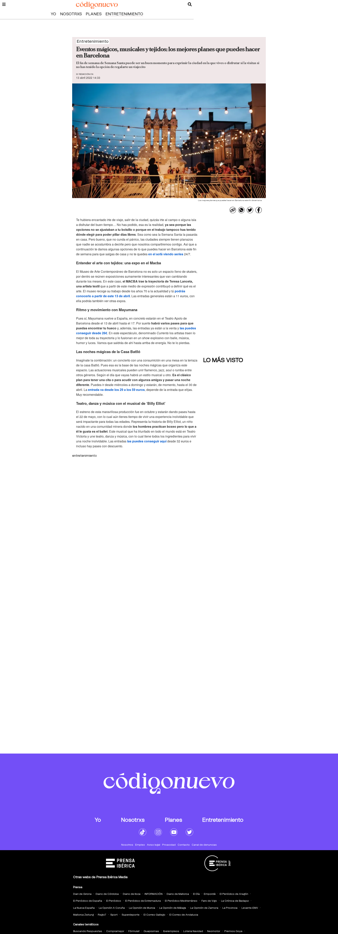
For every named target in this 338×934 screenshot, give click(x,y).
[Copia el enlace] (232, 210)
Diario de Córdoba (107, 894)
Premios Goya (233, 931)
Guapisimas (151, 931)
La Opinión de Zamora (204, 908)
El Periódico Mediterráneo (181, 901)
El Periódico (113, 901)
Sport (114, 915)
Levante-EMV (250, 908)
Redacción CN (86, 74)
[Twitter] (250, 210)
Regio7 (102, 915)
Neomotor (213, 931)
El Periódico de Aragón (234, 894)
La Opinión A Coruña (112, 908)
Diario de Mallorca (178, 894)
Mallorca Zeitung (83, 915)
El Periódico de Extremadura (143, 901)
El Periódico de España (87, 901)
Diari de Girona (82, 894)
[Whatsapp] (241, 210)
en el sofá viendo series (165, 254)
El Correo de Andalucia (183, 915)
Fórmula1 (133, 931)
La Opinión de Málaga (172, 908)
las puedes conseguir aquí (146, 441)
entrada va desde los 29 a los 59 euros (116, 389)
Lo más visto (223, 360)
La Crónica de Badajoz (235, 901)
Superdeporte (130, 915)
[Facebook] (258, 210)
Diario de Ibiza (131, 894)
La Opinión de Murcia (142, 908)
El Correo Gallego (154, 915)
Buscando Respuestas (87, 931)
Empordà (210, 894)
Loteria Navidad (193, 931)
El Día (196, 894)
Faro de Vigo (209, 901)
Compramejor (115, 931)
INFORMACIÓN (154, 894)
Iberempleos (171, 931)
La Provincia (229, 908)
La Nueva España (84, 908)
